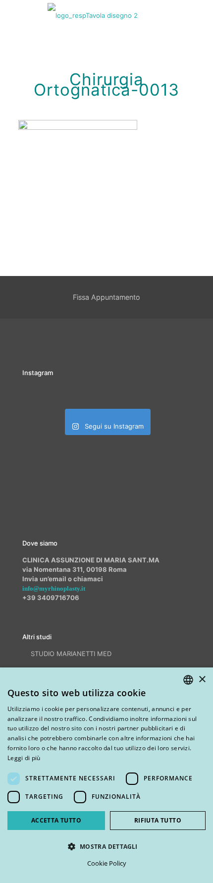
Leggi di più (24, 758)
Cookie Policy (106, 863)
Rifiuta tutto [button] (157, 820)
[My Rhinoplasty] (92, 14)
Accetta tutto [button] (56, 820)
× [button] (202, 679)
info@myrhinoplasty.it (53, 588)
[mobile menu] (199, 14)
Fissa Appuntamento (106, 297)
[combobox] (188, 680)
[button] (106, 846)
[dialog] (106, 775)
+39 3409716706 (50, 598)
